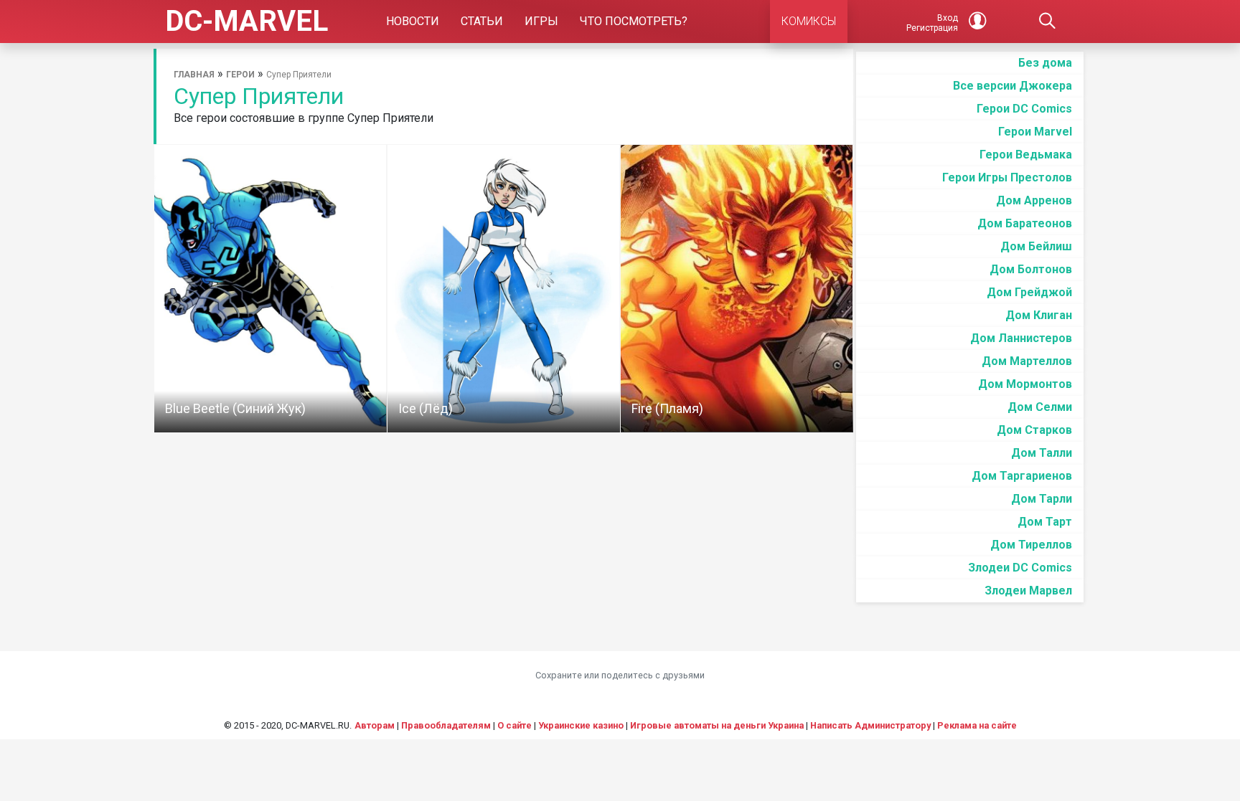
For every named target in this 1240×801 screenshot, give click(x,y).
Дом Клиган (1038, 315)
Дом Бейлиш (1036, 246)
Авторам (374, 725)
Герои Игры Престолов (1007, 177)
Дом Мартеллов (1027, 361)
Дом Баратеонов (1024, 223)
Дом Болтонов (1031, 269)
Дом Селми (1040, 407)
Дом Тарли (1041, 499)
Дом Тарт (1045, 522)
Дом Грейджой (1029, 292)
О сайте (514, 725)
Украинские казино (581, 725)
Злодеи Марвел (1028, 590)
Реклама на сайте (977, 725)
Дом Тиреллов (1031, 544)
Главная (194, 75)
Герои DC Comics (1024, 108)
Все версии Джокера (1012, 86)
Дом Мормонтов (1025, 384)
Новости (412, 21)
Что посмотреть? (633, 21)
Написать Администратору (870, 725)
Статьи (482, 21)
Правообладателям (446, 725)
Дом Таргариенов (1022, 476)
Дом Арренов (1034, 200)
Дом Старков (1034, 430)
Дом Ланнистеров (1021, 338)
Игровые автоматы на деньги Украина (717, 725)
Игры (541, 21)
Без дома (1045, 63)
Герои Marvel (1035, 131)
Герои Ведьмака (1026, 154)
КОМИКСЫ (808, 21)
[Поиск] (1047, 21)
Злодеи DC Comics (1020, 567)
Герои (240, 75)
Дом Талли (1041, 453)
